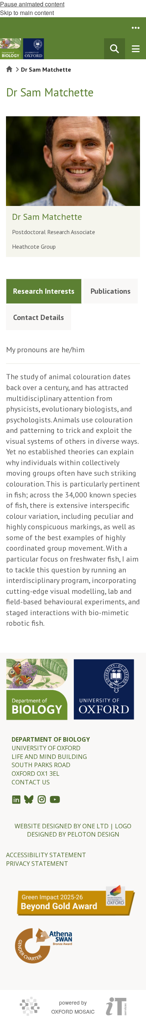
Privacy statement (37, 863)
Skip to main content (27, 12)
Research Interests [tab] (43, 291)
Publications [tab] (111, 291)
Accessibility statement (46, 855)
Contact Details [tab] (38, 317)
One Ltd (95, 826)
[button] (135, 27)
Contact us (31, 782)
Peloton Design (93, 834)
